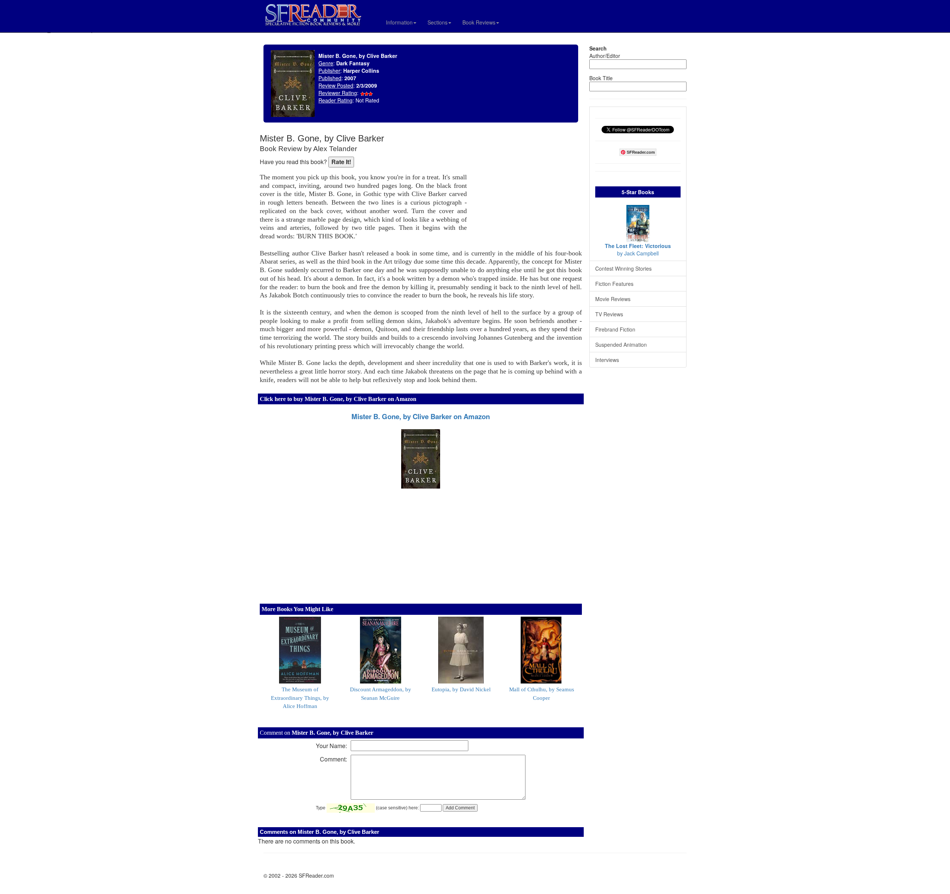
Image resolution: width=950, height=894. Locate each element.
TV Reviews (609, 314)
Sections (438, 22)
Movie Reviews (612, 299)
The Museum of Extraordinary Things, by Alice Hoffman (300, 697)
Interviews (607, 359)
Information (399, 22)
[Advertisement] (526, 182)
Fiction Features (614, 283)
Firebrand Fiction (615, 329)
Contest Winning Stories (623, 268)
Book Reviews (478, 22)
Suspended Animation (621, 344)
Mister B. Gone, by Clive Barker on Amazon (420, 416)
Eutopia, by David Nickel (461, 689)
